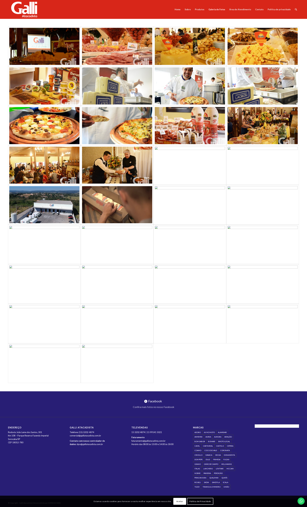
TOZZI (197, 487)
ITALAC (197, 469)
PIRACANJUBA (200, 478)
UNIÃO (226, 487)
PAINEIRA (207, 473)
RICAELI (197, 482)
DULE (208, 459)
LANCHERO (208, 469)
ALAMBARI (222, 432)
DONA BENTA (229, 455)
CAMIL (197, 446)
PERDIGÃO (218, 473)
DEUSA (218, 455)
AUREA (208, 437)
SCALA (225, 482)
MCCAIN (230, 469)
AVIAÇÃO (228, 437)
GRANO (197, 464)
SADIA (206, 482)
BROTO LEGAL (224, 441)
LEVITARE (220, 469)
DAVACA (208, 455)
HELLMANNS (226, 464)
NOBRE (197, 473)
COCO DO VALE (210, 450)
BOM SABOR (199, 441)
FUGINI (226, 459)
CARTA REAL (208, 446)
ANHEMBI (198, 437)
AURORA (217, 437)
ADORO (197, 432)
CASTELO (220, 446)
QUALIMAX (213, 478)
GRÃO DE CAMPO (211, 464)
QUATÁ (224, 478)
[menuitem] (178, 9)
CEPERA (230, 446)
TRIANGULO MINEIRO (211, 487)
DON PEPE (198, 459)
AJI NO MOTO (209, 432)
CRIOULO (198, 455)
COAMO (197, 450)
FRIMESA (216, 459)
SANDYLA (216, 482)
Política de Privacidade (200, 501)
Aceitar (179, 501)
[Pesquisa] (296, 9)
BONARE (211, 441)
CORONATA (225, 450)
